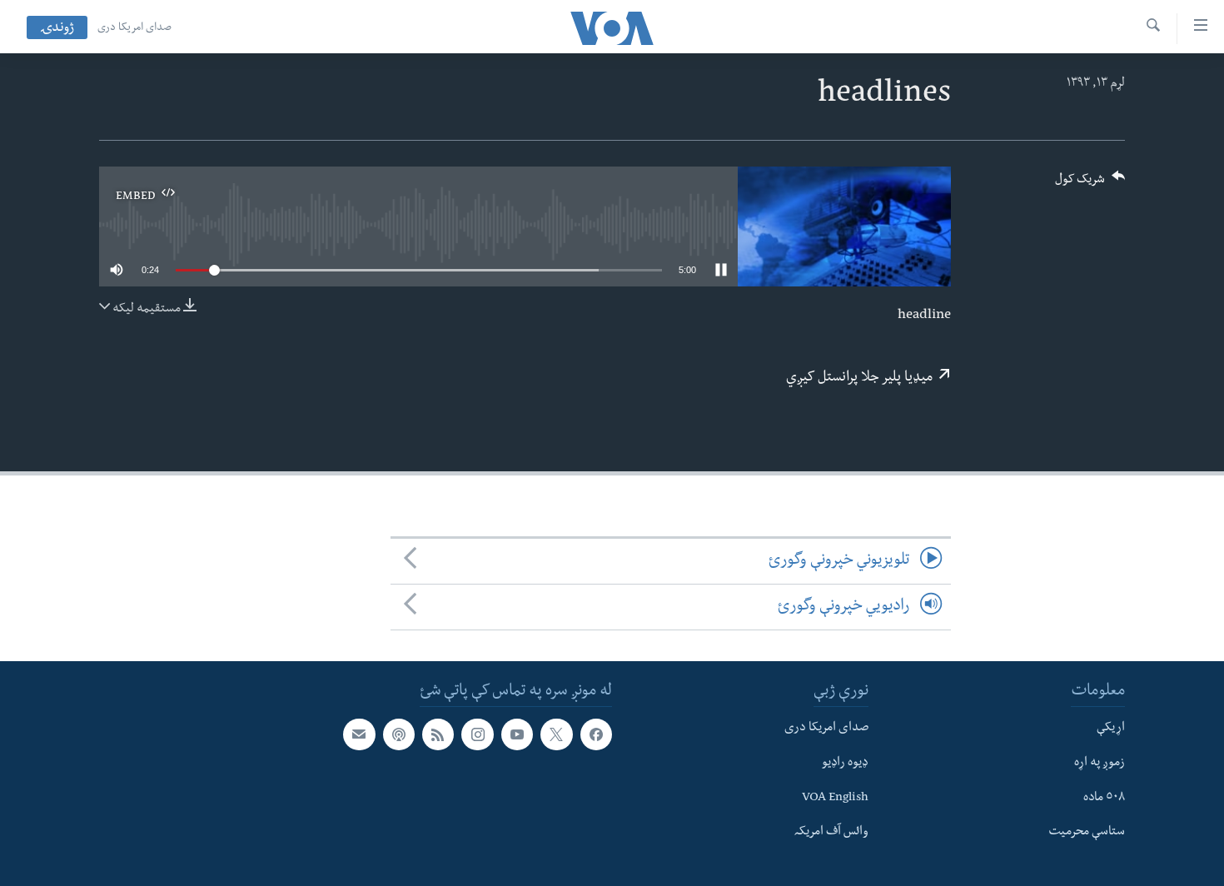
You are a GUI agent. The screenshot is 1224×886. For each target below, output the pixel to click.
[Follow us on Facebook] (596, 734)
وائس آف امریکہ (831, 832)
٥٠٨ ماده (1104, 798)
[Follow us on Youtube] (517, 734)
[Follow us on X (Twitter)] (556, 734)
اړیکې (1111, 728)
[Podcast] (399, 734)
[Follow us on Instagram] (477, 734)
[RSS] (438, 734)
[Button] (1090, 184)
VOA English (835, 798)
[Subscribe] (359, 734)
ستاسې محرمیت (1086, 832)
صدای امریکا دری (134, 28)
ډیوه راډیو (845, 763)
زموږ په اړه (1099, 763)
